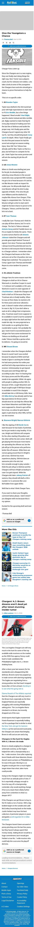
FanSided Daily (22, 890)
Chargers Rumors (13, 868)
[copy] (13, 42)
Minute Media (12, 911)
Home (4, 586)
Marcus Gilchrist (23, 420)
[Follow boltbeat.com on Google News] (29, 520)
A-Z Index (5, 907)
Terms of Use (7, 897)
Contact (4, 887)
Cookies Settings (23, 907)
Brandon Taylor (12, 102)
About (4, 883)
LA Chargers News (13, 586)
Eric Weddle (10, 112)
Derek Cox (23, 425)
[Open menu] (3, 3)
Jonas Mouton (12, 165)
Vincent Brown (12, 347)
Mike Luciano (8, 613)
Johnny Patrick (22, 475)
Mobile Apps (6, 890)
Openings (20, 883)
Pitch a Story (6, 894)
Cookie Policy (22, 897)
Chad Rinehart (7, 292)
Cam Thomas (11, 216)
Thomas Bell (8, 39)
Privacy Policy (22, 894)
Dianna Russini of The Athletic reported (16, 693)
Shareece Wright (10, 420)
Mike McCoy (9, 396)
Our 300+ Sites (22, 887)
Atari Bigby (25, 115)
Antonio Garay (7, 229)
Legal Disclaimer (8, 901)
